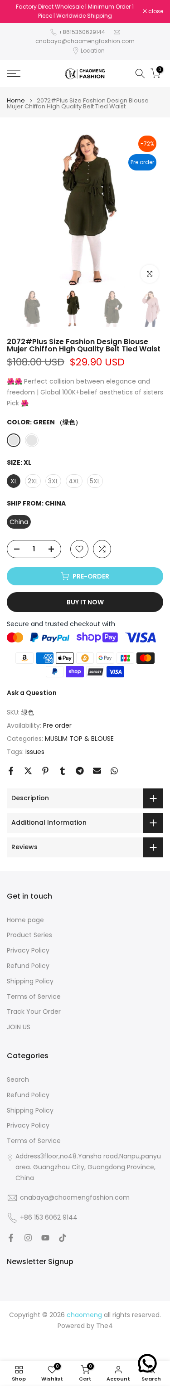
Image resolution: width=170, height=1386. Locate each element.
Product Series (29, 935)
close (155, 11)
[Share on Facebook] (11, 771)
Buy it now (85, 602)
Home (16, 100)
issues (34, 751)
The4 (104, 1326)
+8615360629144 (81, 32)
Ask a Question (32, 692)
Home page (25, 920)
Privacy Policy (28, 950)
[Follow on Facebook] (11, 1237)
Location (93, 50)
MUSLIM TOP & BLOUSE (79, 738)
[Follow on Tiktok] (62, 1237)
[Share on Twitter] (28, 771)
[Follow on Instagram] (28, 1237)
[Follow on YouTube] (45, 1237)
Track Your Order (34, 1011)
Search (18, 1079)
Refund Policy (28, 966)
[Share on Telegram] (80, 771)
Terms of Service (34, 996)
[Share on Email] (97, 771)
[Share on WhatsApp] (114, 771)
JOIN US (18, 1027)
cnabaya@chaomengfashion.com (85, 41)
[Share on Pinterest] (45, 771)
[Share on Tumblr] (62, 771)
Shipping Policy (30, 981)
